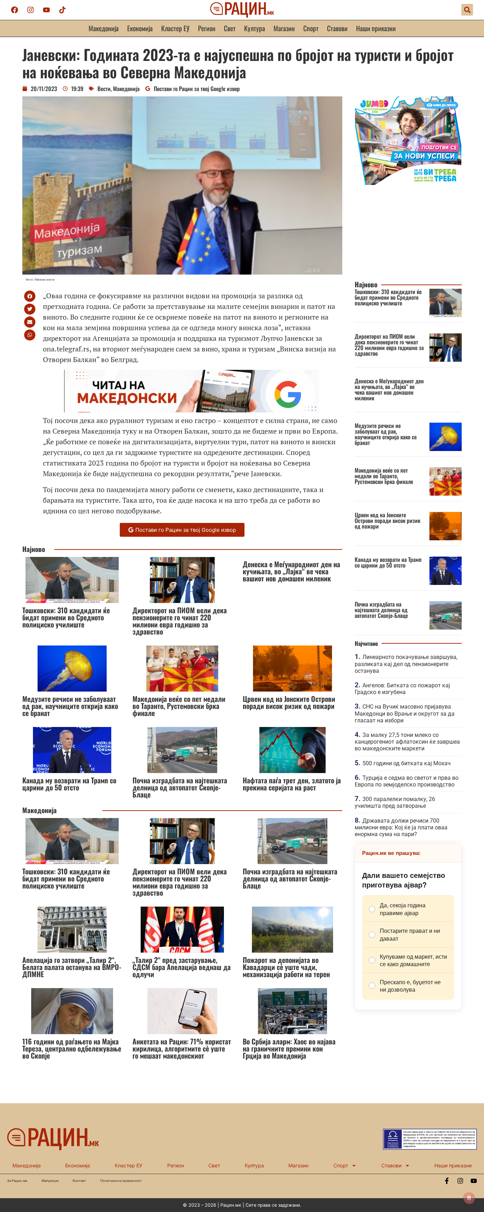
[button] (467, 10)
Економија (140, 28)
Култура (254, 28)
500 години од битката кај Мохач (406, 763)
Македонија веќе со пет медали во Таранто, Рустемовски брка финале (179, 705)
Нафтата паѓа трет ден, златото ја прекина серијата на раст (292, 784)
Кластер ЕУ (175, 28)
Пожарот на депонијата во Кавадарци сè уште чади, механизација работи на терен (286, 966)
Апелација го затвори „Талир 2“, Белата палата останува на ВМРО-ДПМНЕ (71, 966)
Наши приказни (376, 28)
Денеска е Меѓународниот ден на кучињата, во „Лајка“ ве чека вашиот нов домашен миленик (291, 571)
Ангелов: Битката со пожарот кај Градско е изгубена (402, 688)
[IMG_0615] (408, 182)
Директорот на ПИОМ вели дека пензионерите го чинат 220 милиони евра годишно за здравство (180, 621)
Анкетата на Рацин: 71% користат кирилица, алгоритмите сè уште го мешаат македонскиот (182, 1048)
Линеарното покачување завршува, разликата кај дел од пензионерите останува (406, 664)
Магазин (284, 28)
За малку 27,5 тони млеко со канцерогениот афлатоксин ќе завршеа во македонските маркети (407, 742)
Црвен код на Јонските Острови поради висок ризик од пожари (289, 702)
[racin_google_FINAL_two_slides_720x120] (191, 410)
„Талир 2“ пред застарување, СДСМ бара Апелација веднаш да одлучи (182, 966)
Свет (230, 28)
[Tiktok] (62, 10)
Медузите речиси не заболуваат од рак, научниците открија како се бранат (70, 705)
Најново (33, 549)
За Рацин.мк (17, 1181)
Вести (104, 88)
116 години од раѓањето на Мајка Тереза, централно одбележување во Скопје (71, 1048)
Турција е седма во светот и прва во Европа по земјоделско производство (406, 781)
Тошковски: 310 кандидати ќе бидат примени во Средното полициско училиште (66, 617)
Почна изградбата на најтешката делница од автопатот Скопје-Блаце (180, 787)
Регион (206, 28)
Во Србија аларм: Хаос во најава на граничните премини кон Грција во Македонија (289, 1048)
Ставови (337, 28)
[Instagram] (30, 10)
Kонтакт (79, 1181)
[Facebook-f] (447, 1181)
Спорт (311, 28)
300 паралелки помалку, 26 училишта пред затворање (395, 802)
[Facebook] (14, 10)
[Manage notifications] (469, 1198)
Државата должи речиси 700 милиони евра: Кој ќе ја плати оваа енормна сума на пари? (401, 827)
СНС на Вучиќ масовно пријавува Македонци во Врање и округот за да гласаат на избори (405, 713)
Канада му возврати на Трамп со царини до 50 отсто (69, 784)
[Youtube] (46, 10)
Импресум (49, 1181)
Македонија (104, 28)
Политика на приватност (121, 1181)
